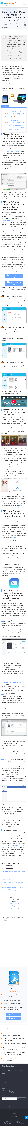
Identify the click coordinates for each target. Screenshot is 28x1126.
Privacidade (14, 1113)
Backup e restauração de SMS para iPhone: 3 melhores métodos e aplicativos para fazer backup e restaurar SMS (14, 1054)
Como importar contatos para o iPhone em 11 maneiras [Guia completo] (14, 1039)
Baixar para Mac (14, 1018)
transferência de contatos (16, 231)
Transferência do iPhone (14, 989)
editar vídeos (4, 778)
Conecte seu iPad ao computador (12, 151)
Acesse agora (21, 1099)
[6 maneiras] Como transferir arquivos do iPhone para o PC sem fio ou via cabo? (15, 1048)
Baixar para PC (14, 1014)
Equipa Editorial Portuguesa (5, 25)
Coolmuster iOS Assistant (8, 220)
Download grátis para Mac (15, 283)
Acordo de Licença (14, 1114)
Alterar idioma (14, 1106)
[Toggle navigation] (25, 4)
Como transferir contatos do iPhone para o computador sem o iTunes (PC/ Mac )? (13, 1034)
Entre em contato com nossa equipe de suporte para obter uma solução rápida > (15, 905)
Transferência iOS (17, 26)
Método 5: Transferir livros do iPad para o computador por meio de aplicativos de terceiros (14, 127)
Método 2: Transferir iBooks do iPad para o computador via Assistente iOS (14, 115)
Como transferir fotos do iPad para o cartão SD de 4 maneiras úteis (14, 1059)
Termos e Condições (14, 1111)
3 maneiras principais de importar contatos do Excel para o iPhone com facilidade (14, 1044)
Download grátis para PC (15, 276)
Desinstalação (14, 1116)
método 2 (14, 537)
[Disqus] (14, 945)
